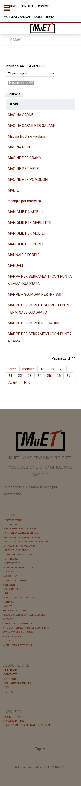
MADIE (13, 190)
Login (7, 687)
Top (38, 748)
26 (59, 376)
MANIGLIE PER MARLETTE (29, 222)
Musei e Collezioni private (18, 567)
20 (62, 369)
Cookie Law (11, 716)
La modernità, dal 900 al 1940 (19, 546)
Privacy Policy (13, 721)
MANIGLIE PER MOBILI (26, 233)
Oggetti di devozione (15, 610)
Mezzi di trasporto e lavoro (19, 597)
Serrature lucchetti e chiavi (19, 623)
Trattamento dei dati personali (27, 725)
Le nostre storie (12, 520)
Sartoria (8, 619)
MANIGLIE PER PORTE (26, 244)
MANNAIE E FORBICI (24, 255)
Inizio (13, 369)
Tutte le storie (11, 524)
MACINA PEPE (19, 147)
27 (68, 376)
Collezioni (9, 584)
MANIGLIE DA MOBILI (25, 212)
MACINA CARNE (20, 115)
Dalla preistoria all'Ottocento (20, 528)
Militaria (8, 602)
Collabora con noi (17, 683)
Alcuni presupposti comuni (18, 554)
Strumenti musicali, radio (18, 632)
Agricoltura (10, 576)
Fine (27, 382)
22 (20, 376)
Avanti (13, 382)
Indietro (28, 369)
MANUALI (15, 266)
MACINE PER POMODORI (28, 179)
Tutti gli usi (9, 640)
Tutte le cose (10, 559)
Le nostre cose (11, 563)
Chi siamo (10, 670)
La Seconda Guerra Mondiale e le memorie (27, 541)
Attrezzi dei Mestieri (15, 580)
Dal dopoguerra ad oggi (16, 550)
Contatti (10, 674)
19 (52, 369)
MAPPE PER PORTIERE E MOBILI (34, 323)
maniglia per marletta (24, 201)
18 (42, 369)
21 (10, 376)
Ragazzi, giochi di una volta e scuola (24, 615)
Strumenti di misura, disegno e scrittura (26, 628)
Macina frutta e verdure (26, 136)
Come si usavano (12, 636)
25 (49, 376)
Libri (6, 593)
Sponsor (9, 678)
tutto (8, 691)
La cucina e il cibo (13, 589)
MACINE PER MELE (23, 169)
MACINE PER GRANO (24, 158)
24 (39, 376)
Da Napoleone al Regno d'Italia (20, 533)
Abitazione (9, 571)
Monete (7, 606)
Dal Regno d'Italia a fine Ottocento (22, 537)
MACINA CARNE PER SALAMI (31, 125)
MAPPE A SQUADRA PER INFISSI (34, 294)
